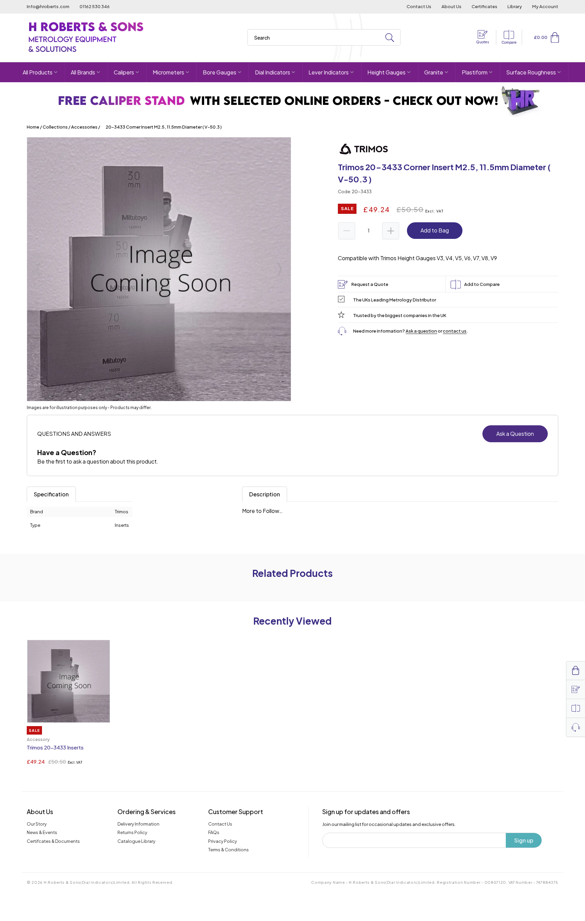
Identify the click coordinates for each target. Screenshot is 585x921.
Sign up (523, 840)
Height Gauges (386, 72)
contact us (455, 331)
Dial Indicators (272, 72)
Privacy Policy (222, 841)
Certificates (484, 6)
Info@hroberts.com (48, 6)
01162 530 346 (95, 6)
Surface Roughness (531, 72)
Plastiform (475, 72)
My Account (545, 6)
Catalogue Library (136, 841)
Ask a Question (515, 433)
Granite (433, 72)
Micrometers (168, 72)
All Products (37, 72)
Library (514, 6)
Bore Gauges (219, 72)
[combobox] (323, 37)
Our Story (37, 824)
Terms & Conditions (228, 849)
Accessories (84, 127)
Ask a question (421, 331)
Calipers (124, 72)
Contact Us (419, 6)
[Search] (389, 37)
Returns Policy (132, 832)
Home (33, 127)
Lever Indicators (328, 72)
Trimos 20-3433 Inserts (55, 747)
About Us (451, 6)
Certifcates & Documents (53, 841)
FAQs (213, 832)
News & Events (42, 832)
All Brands (83, 72)
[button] (554, 37)
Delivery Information (138, 824)
